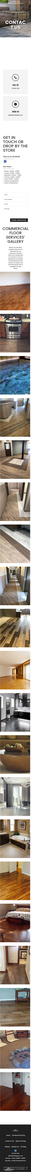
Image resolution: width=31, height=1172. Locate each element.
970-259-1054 (15, 1)
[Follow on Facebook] (5, 161)
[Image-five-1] (15, 1110)
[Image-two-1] (15, 942)
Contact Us (15, 1147)
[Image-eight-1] (15, 1068)
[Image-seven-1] (15, 984)
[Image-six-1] (15, 310)
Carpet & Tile (9, 1141)
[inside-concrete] (15, 394)
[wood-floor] (15, 899)
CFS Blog (23, 1147)
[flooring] (15, 436)
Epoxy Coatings (21, 1141)
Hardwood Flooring (18, 1135)
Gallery (7, 1147)
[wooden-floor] (15, 689)
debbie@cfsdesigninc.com (15, 115)
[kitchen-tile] (15, 815)
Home (8, 1135)
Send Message (19, 220)
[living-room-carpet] (15, 773)
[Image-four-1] (15, 1026)
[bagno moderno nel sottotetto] (15, 731)
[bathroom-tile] (15, 857)
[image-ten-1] (15, 352)
